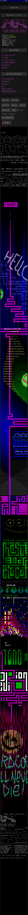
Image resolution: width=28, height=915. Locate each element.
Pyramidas (4, 67)
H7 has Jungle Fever (8, 79)
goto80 (10, 42)
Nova (3, 86)
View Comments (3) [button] (7, 117)
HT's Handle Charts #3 (8, 55)
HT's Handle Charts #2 (8, 60)
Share (14, 110)
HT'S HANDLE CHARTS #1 (8, 62)
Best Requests (6, 65)
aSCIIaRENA (3, 0)
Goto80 (11, 35)
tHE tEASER (5, 57)
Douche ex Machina (7, 89)
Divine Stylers (12, 36)
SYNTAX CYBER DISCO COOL (9, 91)
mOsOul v (7, 122)
